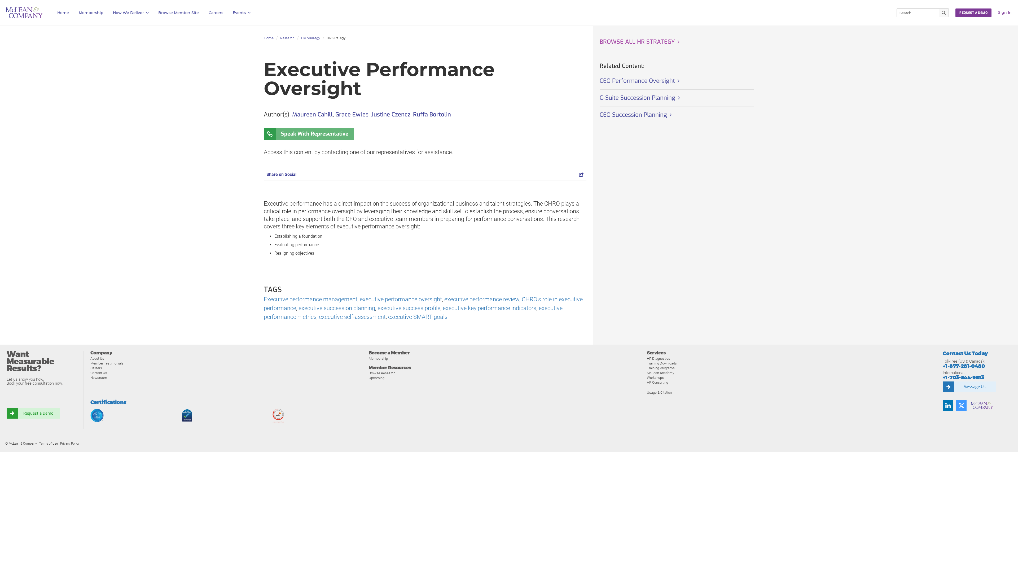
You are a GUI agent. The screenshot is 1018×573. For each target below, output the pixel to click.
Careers (96, 368)
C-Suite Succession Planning (637, 98)
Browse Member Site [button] (178, 12)
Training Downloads (662, 363)
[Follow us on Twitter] (961, 405)
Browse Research (382, 373)
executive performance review (481, 299)
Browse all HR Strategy (637, 42)
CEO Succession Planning (633, 115)
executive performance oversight (401, 299)
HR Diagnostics (658, 359)
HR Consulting (657, 382)
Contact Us (98, 373)
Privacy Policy (70, 443)
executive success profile (409, 308)
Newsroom (98, 378)
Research (287, 38)
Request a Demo (38, 413)
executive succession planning (337, 308)
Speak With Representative (314, 133)
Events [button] (239, 12)
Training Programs (661, 368)
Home (63, 12)
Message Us (974, 386)
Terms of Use (48, 443)
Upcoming (376, 378)
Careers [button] (216, 12)
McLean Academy (660, 373)
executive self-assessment (352, 317)
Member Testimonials (107, 363)
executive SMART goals (417, 317)
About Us (97, 359)
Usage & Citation (659, 392)
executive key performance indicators (489, 308)
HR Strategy (310, 38)
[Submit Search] (944, 12)
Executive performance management (310, 299)
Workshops (655, 378)
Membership (91, 12)
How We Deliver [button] (128, 12)
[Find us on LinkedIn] (948, 405)
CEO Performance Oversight (637, 81)
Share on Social (281, 174)
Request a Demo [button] (973, 13)
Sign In (1005, 12)
